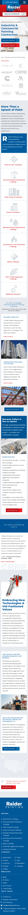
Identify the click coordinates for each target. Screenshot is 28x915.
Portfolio (6, 880)
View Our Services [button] (9, 40)
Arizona (5, 860)
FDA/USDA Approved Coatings (13, 846)
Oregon (5, 869)
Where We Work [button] (9, 748)
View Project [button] (8, 336)
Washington (20, 863)
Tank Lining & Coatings (11, 827)
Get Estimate (7, 787)
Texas (18, 857)
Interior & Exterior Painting (12, 830)
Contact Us (7, 897)
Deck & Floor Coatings (10, 819)
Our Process (7, 885)
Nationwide (7, 857)
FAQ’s (5, 883)
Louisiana (19, 866)
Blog (4, 877)
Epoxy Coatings (8, 843)
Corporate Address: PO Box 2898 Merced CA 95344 (14, 910)
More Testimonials (7, 561)
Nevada (5, 866)
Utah (18, 860)
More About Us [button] (12, 510)
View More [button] (5, 60)
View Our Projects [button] (9, 45)
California (6, 863)
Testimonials (7, 888)
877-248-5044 (11, 2)
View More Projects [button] (12, 409)
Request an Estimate (12, 14)
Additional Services (9, 849)
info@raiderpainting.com (11, 905)
